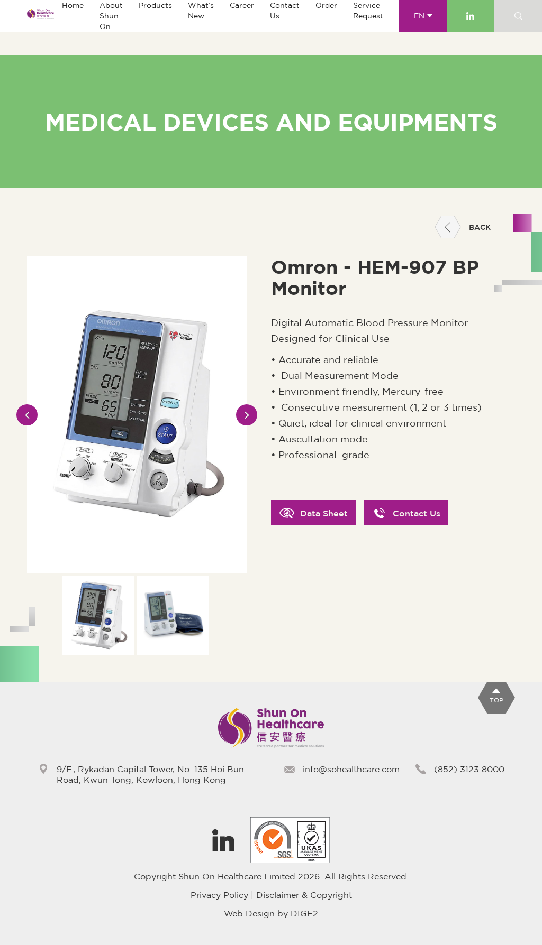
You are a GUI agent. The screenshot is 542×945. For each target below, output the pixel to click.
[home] (40, 16)
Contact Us (285, 10)
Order (326, 5)
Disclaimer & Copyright (304, 895)
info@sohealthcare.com (351, 769)
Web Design (249, 913)
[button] (155, 5)
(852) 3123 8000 (469, 769)
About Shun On (111, 16)
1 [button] (137, 662)
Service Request (368, 10)
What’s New (201, 10)
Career (242, 5)
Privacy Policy (219, 895)
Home (73, 5)
